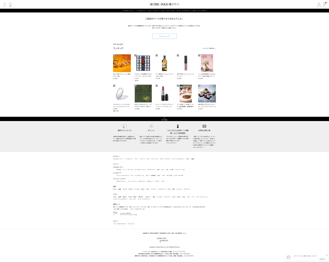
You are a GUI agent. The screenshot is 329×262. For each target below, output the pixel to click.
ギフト (149, 10)
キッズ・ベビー (171, 10)
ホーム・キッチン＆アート (184, 10)
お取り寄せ (140, 197)
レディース (156, 10)
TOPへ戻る (164, 120)
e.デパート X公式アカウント (136, 209)
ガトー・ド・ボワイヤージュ (137, 175)
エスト (162, 169)
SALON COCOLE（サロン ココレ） (181, 207)
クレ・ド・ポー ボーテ (128, 169)
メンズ (163, 10)
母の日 (142, 189)
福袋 (173, 189)
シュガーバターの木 (178, 175)
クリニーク (178, 169)
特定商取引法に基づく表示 (167, 233)
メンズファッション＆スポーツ (120, 199)
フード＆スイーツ (141, 10)
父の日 (147, 189)
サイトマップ (131, 223)
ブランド (116, 164)
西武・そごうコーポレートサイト (137, 207)
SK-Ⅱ (183, 169)
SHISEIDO (119, 169)
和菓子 (134, 197)
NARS (158, 169)
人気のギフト (148, 197)
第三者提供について (181, 233)
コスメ (188, 197)
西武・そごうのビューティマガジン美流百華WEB (159, 207)
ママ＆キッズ (150, 181)
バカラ (162, 181)
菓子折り (125, 197)
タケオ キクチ (141, 181)
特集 (114, 186)
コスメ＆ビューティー (129, 10)
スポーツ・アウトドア (165, 159)
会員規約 (145, 233)
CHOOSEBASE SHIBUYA (198, 207)
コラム (115, 194)
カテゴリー (116, 156)
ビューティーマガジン (200, 10)
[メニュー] (4, 4)
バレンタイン (179, 189)
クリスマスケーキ (162, 189)
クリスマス (153, 189)
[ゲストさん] (319, 4)
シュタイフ (157, 181)
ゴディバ (148, 175)
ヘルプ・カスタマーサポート (119, 223)
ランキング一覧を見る (208, 48)
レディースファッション (202, 197)
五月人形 (131, 189)
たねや (158, 175)
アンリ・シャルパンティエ (123, 175)
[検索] (10, 4)
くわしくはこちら (171, 143)
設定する (322, 259)
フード (193, 197)
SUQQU (172, 169)
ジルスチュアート (151, 169)
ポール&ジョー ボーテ (140, 169)
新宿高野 (153, 175)
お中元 (187, 159)
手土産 (130, 197)
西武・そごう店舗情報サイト (119, 207)
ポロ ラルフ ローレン (121, 181)
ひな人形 (125, 189)
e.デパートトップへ (164, 36)
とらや (163, 175)
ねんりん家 (169, 175)
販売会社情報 (153, 233)
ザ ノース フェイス (132, 181)
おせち (169, 189)
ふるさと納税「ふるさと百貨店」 (121, 209)
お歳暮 (192, 159)
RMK (167, 169)
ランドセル (136, 189)
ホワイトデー (187, 189)
